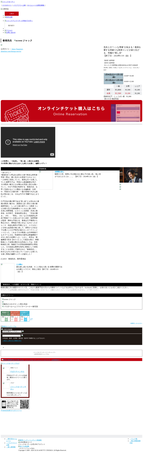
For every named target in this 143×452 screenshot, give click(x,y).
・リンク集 (133, 439)
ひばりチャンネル (17, 372)
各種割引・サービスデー (136, 323)
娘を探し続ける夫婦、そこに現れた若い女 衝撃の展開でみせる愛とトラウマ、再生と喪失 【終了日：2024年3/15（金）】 (39, 269)
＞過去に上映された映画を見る (11, 340)
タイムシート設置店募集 (35, 5)
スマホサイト (7, 5)
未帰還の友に (59, 171)
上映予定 (6, 319)
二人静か (19, 264)
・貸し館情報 (10, 447)
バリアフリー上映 (19, 5)
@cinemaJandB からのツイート (11, 410)
